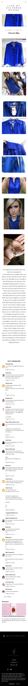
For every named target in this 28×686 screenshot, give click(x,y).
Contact (14, 662)
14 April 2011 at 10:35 (9, 404)
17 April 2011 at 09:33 (9, 524)
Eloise (6, 465)
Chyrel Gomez (8, 552)
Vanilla (6, 407)
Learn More (12, 683)
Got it (18, 683)
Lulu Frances (8, 582)
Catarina (7, 565)
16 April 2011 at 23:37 (9, 484)
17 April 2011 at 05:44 (10, 515)
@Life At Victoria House (15, 635)
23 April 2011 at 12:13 (9, 579)
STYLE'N (7, 589)
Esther (6, 527)
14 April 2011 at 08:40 (10, 380)
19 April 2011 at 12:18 (9, 571)
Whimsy (7, 537)
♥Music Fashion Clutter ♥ (11, 422)
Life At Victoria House (14, 8)
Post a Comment (7, 596)
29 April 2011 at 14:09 (10, 586)
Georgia (7, 373)
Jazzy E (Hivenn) (9, 574)
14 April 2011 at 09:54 (10, 395)
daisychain (7, 398)
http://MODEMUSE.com (11, 513)
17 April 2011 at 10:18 (9, 534)
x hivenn (19, 576)
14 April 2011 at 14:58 (9, 446)
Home (14, 660)
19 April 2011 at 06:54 (10, 562)
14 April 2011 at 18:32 (9, 462)
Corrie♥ (7, 440)
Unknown (7, 383)
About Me (14, 665)
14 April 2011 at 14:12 (9, 437)
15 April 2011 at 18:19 (9, 476)
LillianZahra (8, 364)
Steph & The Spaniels (10, 518)
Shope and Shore (9, 449)
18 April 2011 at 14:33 (9, 549)
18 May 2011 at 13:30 (9, 593)
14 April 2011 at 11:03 (9, 419)
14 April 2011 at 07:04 (10, 369)
